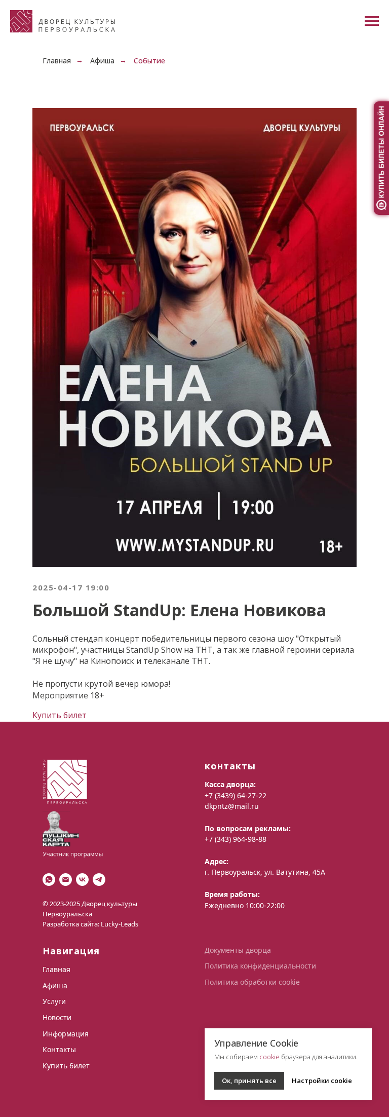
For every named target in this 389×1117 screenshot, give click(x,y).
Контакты (59, 1049)
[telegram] (99, 879)
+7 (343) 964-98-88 (235, 839)
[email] (65, 879)
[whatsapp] (49, 879)
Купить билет (59, 715)
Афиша (102, 60)
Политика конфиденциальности (260, 966)
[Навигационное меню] (372, 21)
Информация (66, 1033)
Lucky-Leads (119, 923)
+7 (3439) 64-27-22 (235, 795)
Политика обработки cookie (252, 982)
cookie (269, 1056)
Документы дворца (238, 950)
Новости (57, 1017)
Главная (57, 60)
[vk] (82, 879)
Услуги (54, 1001)
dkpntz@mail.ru (232, 806)
